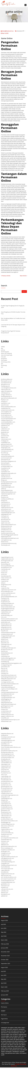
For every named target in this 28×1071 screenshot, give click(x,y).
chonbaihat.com (5, 471)
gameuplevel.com (6, 778)
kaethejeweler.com (6, 860)
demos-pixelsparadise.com (8, 406)
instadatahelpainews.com (8, 882)
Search (4, 285)
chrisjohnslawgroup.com (8, 824)
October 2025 (4, 959)
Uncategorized (5, 1022)
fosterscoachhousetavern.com (9, 619)
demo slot (8, 1038)
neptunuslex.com (5, 389)
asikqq (3, 346)
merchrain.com (5, 885)
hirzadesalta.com (5, 759)
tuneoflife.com (5, 718)
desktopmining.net (6, 528)
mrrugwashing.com (6, 665)
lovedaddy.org (5, 661)
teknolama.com (5, 613)
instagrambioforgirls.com (8, 636)
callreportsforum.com (7, 889)
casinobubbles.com (6, 762)
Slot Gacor (4, 1015)
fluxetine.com (4, 497)
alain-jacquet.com (6, 595)
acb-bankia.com (5, 666)
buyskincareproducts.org (8, 533)
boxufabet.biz (4, 872)
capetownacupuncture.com (8, 590)
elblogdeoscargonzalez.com (8, 473)
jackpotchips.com (6, 817)
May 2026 (3, 932)
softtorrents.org (5, 831)
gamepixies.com (5, 810)
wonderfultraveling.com (7, 456)
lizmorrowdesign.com (7, 848)
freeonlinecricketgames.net (8, 461)
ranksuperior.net (5, 701)
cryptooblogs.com (6, 776)
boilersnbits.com (5, 622)
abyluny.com (4, 892)
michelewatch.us (5, 393)
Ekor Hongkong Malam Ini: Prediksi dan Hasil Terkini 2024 (13, 319)
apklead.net (4, 896)
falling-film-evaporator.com (8, 678)
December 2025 (5, 952)
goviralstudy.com (5, 519)
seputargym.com (5, 764)
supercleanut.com (6, 803)
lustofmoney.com (6, 713)
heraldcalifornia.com (6, 807)
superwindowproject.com (8, 512)
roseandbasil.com (6, 485)
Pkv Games (4, 1007)
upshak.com (4, 670)
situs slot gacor (14, 1034)
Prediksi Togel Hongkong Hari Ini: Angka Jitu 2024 (12, 306)
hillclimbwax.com (5, 707)
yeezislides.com (5, 744)
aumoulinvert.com (6, 509)
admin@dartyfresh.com (7, 31)
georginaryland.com (6, 483)
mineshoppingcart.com (7, 754)
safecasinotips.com (6, 815)
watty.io (3, 583)
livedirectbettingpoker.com (8, 658)
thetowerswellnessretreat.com (9, 856)
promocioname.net (6, 458)
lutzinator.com (5, 841)
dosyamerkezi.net (6, 413)
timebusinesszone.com (7, 714)
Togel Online (4, 1019)
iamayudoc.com (5, 797)
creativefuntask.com (6, 790)
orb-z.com (4, 617)
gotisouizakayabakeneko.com (9, 596)
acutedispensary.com (7, 685)
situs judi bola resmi (18, 1048)
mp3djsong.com (5, 386)
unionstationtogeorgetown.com (9, 795)
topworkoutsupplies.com (8, 756)
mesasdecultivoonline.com (8, 620)
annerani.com (5, 430)
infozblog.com (5, 470)
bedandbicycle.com (6, 805)
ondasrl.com (4, 843)
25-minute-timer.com (7, 788)
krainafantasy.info (6, 576)
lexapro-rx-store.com (6, 531)
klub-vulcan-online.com (7, 826)
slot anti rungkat (5, 1034)
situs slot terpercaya (6, 355)
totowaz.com (4, 690)
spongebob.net (5, 600)
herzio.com (4, 572)
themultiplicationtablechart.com (10, 538)
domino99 (3, 1029)
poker (23, 1027)
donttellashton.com (6, 567)
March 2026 (4, 940)
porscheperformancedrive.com (9, 838)
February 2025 (5, 991)
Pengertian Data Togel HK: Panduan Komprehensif (10, 332)
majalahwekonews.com (7, 559)
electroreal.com (5, 749)
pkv (2, 348)
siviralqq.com (4, 673)
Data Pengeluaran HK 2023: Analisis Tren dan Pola (13, 313)
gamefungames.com (6, 786)
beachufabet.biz (5, 867)
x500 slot (21, 1036)
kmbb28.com (4, 887)
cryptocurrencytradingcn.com (9, 689)
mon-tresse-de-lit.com (7, 868)
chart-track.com (5, 454)
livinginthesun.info (6, 584)
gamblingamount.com (7, 706)
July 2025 (3, 971)
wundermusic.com (6, 785)
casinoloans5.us (5, 502)
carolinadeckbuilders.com (8, 422)
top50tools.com (5, 425)
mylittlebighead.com (6, 798)
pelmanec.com (5, 562)
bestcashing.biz (5, 463)
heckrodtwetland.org (6, 490)
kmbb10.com (4, 639)
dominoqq (4, 365)
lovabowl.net (4, 735)
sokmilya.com (4, 891)
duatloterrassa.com (6, 834)
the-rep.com (4, 427)
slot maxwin (23, 1053)
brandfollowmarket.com (7, 694)
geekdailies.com (5, 884)
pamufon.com (5, 836)
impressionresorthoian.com (8, 675)
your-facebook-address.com (8, 877)
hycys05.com (4, 631)
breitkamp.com (5, 827)
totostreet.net (5, 769)
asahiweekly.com (5, 802)
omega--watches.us (6, 394)
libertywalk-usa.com (6, 381)
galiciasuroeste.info (6, 444)
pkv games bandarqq (19, 1039)
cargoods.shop (5, 588)
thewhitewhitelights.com (7, 487)
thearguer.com (5, 646)
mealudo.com (5, 654)
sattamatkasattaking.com (8, 862)
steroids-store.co (5, 476)
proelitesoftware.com (7, 819)
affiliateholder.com (6, 721)
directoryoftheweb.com (7, 566)
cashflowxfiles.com (6, 637)
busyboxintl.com (5, 601)
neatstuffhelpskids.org (7, 449)
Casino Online (5, 1003)
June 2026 (3, 928)
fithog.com (4, 480)
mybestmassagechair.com (8, 494)
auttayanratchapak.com (7, 603)
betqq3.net (4, 500)
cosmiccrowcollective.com (8, 593)
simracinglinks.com (6, 412)
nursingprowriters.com (7, 682)
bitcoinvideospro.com (7, 591)
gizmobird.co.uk (5, 384)
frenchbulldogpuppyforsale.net (9, 535)
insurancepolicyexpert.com (8, 418)
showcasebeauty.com (7, 417)
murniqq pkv (9, 1051)
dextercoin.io (4, 541)
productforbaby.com (6, 615)
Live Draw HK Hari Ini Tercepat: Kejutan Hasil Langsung (13, 325)
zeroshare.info (5, 435)
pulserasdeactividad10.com (8, 524)
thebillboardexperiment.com (9, 865)
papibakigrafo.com (6, 514)
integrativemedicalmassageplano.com (11, 663)
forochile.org (4, 453)
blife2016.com (5, 844)
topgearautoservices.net (7, 873)
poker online (18, 1027)
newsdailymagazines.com (8, 740)
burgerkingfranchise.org (7, 608)
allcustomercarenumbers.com (9, 821)
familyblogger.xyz (5, 822)
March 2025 (4, 987)
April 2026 (3, 936)
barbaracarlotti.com (6, 526)
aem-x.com (4, 774)
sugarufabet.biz (5, 870)
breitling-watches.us (6, 396)
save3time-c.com (5, 403)
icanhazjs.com (5, 516)
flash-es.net (4, 668)
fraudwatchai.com (6, 773)
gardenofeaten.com (6, 629)
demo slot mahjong (6, 353)
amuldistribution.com (7, 781)
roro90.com (4, 571)
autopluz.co (4, 401)
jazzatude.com (5, 432)
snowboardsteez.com (7, 634)
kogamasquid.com (6, 536)
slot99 (2, 1055)
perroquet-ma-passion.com (8, 879)
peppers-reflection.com (7, 716)
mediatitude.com (5, 408)
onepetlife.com (5, 863)
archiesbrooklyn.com (6, 466)
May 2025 (3, 979)
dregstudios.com (5, 447)
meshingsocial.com (6, 644)
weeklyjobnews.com (6, 696)
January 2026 (4, 948)
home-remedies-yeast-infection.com (11, 747)
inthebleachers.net (6, 529)
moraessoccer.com (6, 451)
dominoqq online (5, 362)
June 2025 (3, 975)
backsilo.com (4, 672)
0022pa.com (4, 434)
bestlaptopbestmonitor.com (8, 482)
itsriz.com (3, 586)
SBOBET (3, 1011)
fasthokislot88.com (6, 814)
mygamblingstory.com (7, 557)
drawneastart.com (6, 812)
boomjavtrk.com (5, 894)
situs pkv (3, 357)
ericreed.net (4, 495)
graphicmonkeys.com (7, 809)
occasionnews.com (6, 711)
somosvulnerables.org (7, 832)
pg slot (9, 1031)
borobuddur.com (5, 783)
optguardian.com (5, 768)
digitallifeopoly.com (6, 761)
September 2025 (5, 963)
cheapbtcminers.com (7, 793)
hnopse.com (4, 709)
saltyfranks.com (5, 429)
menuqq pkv (4, 1027)
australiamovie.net (6, 382)
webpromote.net (5, 475)
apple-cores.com (5, 523)
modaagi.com (4, 441)
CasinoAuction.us (5, 504)
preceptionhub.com (6, 742)
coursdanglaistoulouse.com (8, 388)
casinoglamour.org (6, 540)
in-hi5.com (4, 574)
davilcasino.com (5, 771)
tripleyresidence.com (6, 829)
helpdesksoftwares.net (7, 733)
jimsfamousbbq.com (6, 379)
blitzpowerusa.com (6, 627)
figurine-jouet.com (6, 875)
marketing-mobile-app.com (8, 648)
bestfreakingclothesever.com (9, 677)
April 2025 (3, 983)
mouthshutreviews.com (7, 757)
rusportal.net (4, 581)
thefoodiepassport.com (7, 511)
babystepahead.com (6, 702)
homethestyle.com (6, 779)
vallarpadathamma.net (7, 610)
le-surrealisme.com (6, 415)
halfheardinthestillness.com (8, 492)
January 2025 (4, 995)
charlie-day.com (5, 656)
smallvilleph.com (5, 442)
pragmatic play (22, 1034)
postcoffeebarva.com (7, 605)
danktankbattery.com (7, 653)
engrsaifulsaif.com (6, 791)
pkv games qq (15, 1031)
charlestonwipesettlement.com (9, 692)
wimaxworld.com (5, 459)
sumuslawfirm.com (6, 680)
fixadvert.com (4, 400)
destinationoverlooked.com (8, 704)
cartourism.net (5, 521)
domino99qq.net (5, 564)
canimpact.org (5, 518)
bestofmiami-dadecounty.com (9, 750)
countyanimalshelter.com (8, 697)
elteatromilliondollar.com (8, 607)
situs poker (4, 360)
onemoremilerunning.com (8, 632)
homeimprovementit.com (8, 737)
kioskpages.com (5, 851)
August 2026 (4, 920)
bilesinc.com (4, 437)
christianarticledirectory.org (8, 543)
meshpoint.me (5, 598)
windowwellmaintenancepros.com (10, 719)
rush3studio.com (5, 569)
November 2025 (5, 955)
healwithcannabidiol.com (8, 850)
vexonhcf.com (5, 405)
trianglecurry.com (6, 853)
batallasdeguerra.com (7, 446)
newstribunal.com (6, 738)
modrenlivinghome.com (7, 880)
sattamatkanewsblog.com (8, 687)
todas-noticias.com (6, 578)
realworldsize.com (6, 612)
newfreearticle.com (6, 625)
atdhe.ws (3, 488)
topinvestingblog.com (7, 423)
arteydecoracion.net (6, 478)
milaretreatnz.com (6, 439)
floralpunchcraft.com (6, 649)
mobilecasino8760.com (7, 499)
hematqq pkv (16, 1051)
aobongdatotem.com (7, 745)
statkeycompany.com (7, 420)
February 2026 (5, 944)
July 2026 (3, 924)
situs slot (22, 1032)
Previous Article (6, 275)
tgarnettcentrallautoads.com (9, 398)
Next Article (23, 275)
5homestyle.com (5, 545)
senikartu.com (5, 579)
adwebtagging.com (6, 699)
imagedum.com (5, 855)
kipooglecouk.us (5, 506)
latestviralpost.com (6, 624)
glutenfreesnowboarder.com (9, 846)
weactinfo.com (5, 643)
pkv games (4, 358)
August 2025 (4, 967)
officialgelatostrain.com (7, 858)
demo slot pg (8, 1048)
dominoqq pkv (5, 351)
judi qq (3, 350)
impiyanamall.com (6, 766)
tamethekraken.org (6, 839)
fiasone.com (4, 651)
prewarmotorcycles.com (7, 410)
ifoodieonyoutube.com (7, 752)
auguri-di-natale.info (6, 391)
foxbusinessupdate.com (7, 660)
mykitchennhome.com (7, 507)
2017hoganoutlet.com (7, 560)
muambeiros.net (5, 468)
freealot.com (4, 800)
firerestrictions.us (6, 465)
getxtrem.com (5, 641)
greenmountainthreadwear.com (10, 684)
